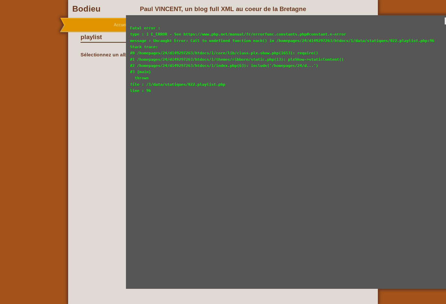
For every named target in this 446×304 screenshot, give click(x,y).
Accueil (121, 25)
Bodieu (86, 8)
